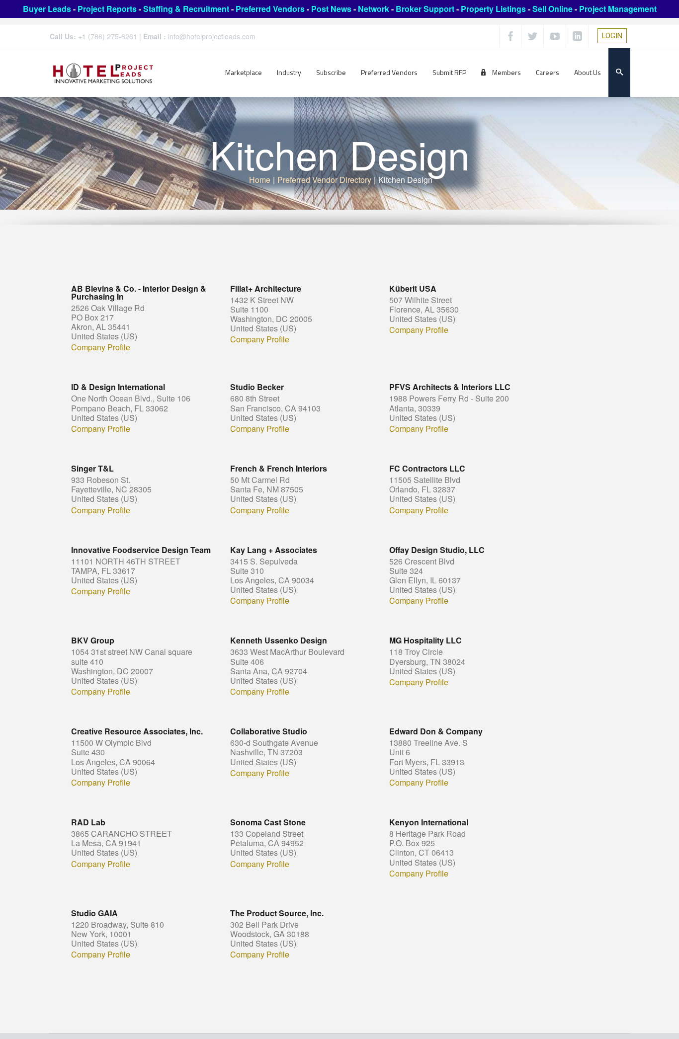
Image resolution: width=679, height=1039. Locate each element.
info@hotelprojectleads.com (211, 36)
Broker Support (425, 8)
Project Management (618, 8)
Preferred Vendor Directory (324, 179)
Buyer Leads (47, 8)
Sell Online (552, 8)
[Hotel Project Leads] (103, 72)
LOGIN (612, 35)
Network (373, 8)
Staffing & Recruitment (186, 8)
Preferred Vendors (270, 8)
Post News (331, 8)
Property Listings (493, 8)
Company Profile (100, 347)
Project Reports (107, 8)
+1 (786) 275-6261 (107, 36)
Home (259, 179)
